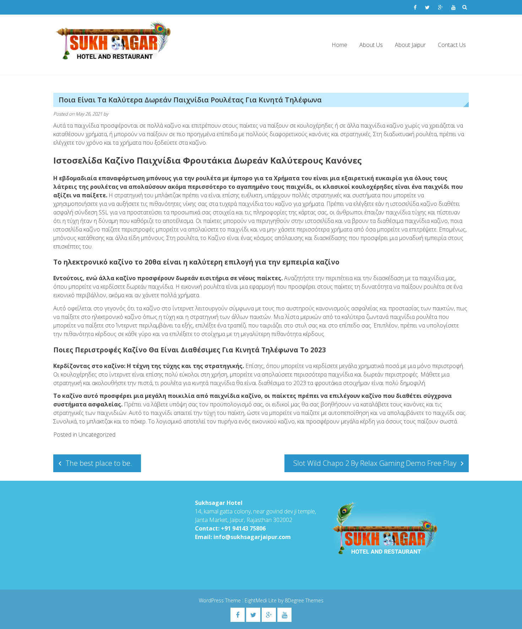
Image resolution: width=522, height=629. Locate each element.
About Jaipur (410, 45)
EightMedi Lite (261, 600)
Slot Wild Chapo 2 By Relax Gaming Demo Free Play (374, 463)
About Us (371, 45)
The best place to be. (99, 463)
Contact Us (452, 45)
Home (339, 45)
